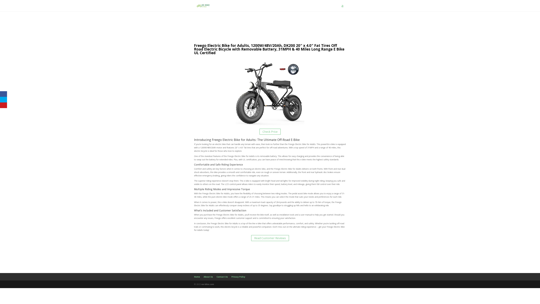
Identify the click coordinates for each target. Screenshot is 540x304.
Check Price (270, 132)
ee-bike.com (207, 284)
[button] (343, 5)
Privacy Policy (238, 276)
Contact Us (222, 276)
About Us (208, 276)
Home (197, 276)
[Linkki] (203, 5)
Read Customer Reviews (270, 238)
